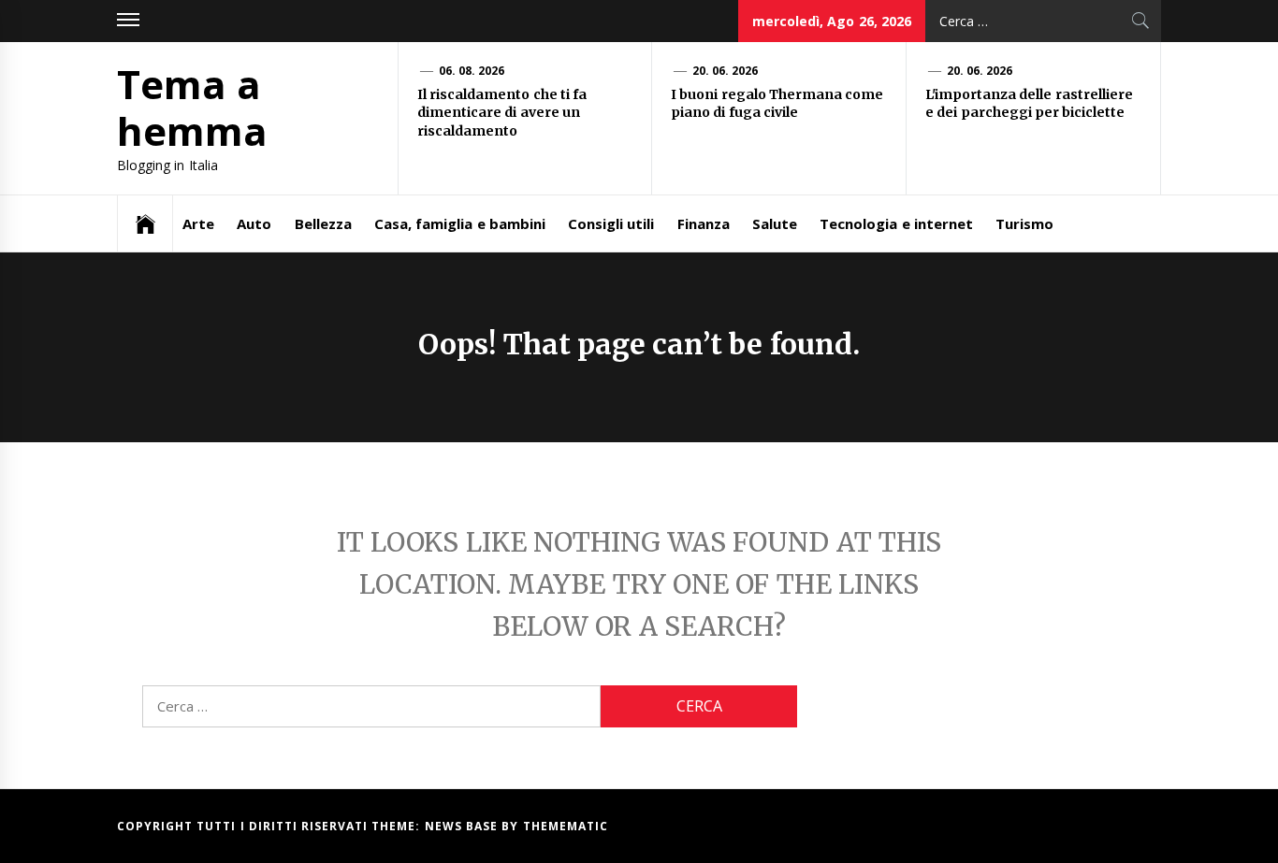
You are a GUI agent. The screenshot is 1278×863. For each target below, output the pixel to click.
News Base (463, 826)
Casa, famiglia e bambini (459, 223)
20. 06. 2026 (725, 71)
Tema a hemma (192, 107)
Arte (198, 223)
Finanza (703, 223)
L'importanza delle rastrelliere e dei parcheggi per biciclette (1029, 104)
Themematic (565, 826)
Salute (774, 223)
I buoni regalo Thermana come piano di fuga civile (777, 104)
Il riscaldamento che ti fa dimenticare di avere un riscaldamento (502, 112)
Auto (254, 223)
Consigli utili (611, 223)
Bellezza (323, 223)
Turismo (1024, 223)
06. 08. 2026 (472, 71)
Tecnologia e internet (896, 223)
